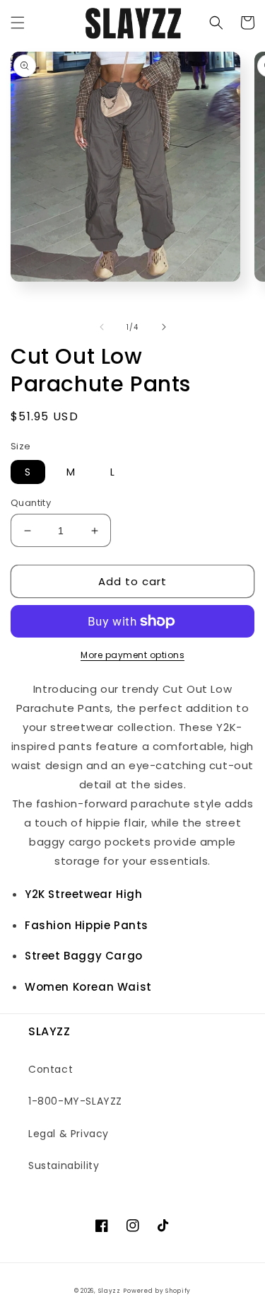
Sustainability (63, 1165)
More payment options (132, 655)
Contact (50, 1069)
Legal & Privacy (68, 1134)
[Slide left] (101, 326)
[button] (17, 22)
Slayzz (109, 1290)
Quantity (31, 502)
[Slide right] (163, 326)
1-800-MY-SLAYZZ (75, 1101)
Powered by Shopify (157, 1290)
